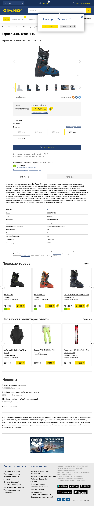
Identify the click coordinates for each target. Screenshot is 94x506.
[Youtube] (63, 499)
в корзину (49, 147)
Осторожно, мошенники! (41, 497)
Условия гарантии (11, 490)
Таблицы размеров (12, 485)
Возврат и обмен (11, 477)
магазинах (25, 256)
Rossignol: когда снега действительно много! (20, 392)
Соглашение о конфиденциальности (40, 493)
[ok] (73, 97)
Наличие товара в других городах (27, 170)
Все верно (50, 26)
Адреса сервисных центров (43, 476)
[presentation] (15, 61)
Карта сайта (9, 493)
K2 (48, 209)
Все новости (7, 407)
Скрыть (86, 264)
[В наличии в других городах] (35, 309)
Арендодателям (37, 489)
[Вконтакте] (59, 499)
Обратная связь (37, 484)
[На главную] (12, 10)
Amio (88, 500)
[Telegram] (68, 499)
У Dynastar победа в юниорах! (14, 385)
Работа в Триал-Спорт (40, 479)
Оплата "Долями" (11, 482)
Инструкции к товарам (13, 487)
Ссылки (33, 481)
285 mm (72, 132)
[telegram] (79, 97)
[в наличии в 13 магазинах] (5, 309)
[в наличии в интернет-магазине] (8, 309)
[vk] (76, 97)
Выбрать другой (68, 26)
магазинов (57, 254)
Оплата (6, 479)
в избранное (21, 97)
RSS (15, 407)
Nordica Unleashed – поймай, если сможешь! (20, 399)
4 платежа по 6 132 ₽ (40, 112)
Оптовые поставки (39, 487)
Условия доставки (11, 474)
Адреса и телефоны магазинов (39, 472)
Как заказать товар (12, 471)
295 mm (21, 138)
